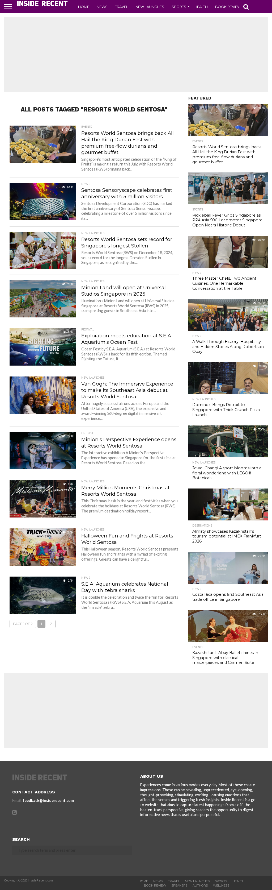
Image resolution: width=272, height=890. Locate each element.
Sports (179, 7)
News (102, 7)
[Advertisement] (136, 54)
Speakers (179, 885)
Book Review (228, 7)
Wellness (221, 885)
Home (83, 7)
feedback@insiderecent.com (48, 800)
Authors (200, 885)
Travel (121, 7)
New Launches (149, 7)
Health (201, 7)
